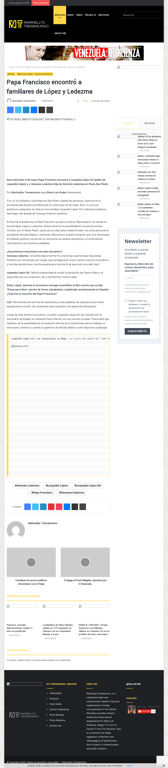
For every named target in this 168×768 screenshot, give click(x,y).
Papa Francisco (42, 492)
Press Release (57, 714)
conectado (36, 660)
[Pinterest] (51, 506)
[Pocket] (59, 506)
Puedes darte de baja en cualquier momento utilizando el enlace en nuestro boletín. (139, 320)
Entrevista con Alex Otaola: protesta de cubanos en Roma (147, 176)
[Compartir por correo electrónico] (42, 110)
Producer (54, 698)
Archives (103, 15)
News (70, 15)
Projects (90, 15)
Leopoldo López (57, 485)
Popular (127, 123)
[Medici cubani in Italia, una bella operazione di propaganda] (126, 192)
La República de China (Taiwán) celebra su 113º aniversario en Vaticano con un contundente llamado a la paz (58, 630)
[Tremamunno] (30, 24)
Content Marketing (59, 709)
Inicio (11, 67)
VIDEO (79, 15)
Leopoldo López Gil (88, 485)
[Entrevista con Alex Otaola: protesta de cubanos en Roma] (126, 175)
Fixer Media (56, 704)
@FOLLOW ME (133, 684)
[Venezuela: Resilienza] (84, 52)
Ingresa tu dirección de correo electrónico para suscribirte (139, 267)
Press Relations (57, 720)
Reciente (150, 123)
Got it (130, 765)
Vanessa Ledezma (72, 492)
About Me (60, 33)
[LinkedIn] (26, 110)
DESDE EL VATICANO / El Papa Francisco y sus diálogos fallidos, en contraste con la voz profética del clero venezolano (94, 630)
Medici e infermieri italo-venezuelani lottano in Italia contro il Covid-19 (149, 160)
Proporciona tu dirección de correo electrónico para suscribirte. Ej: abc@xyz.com (137, 288)
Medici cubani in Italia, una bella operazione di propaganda (149, 192)
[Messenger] (34, 110)
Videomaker (56, 693)
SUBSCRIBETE (137, 331)
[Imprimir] (49, 110)
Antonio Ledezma (28, 485)
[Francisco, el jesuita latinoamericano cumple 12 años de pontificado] (22, 613)
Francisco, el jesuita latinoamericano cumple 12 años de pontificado (19, 628)
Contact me (55, 725)
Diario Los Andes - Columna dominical (34, 74)
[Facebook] (10, 110)
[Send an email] (36, 101)
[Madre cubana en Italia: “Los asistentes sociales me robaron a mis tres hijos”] (126, 210)
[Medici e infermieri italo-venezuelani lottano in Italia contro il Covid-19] (126, 160)
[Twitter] (18, 110)
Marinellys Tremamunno (24, 101)
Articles (60, 15)
